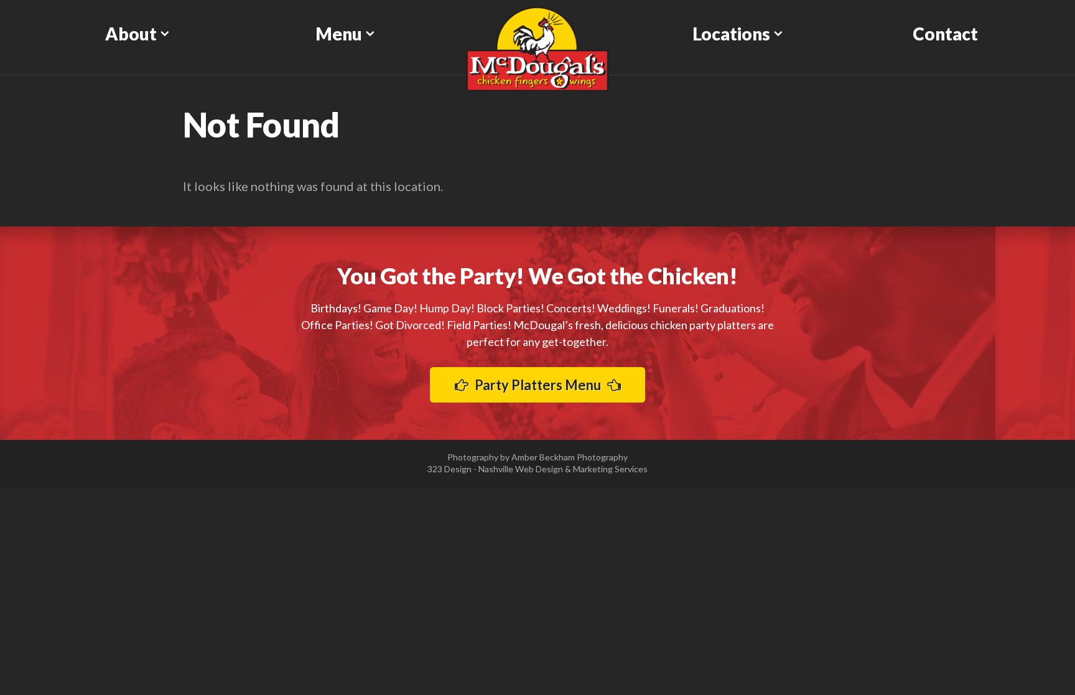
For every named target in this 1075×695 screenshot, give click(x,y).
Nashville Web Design (520, 469)
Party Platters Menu (538, 384)
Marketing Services (610, 469)
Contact (945, 33)
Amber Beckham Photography (569, 457)
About (131, 33)
